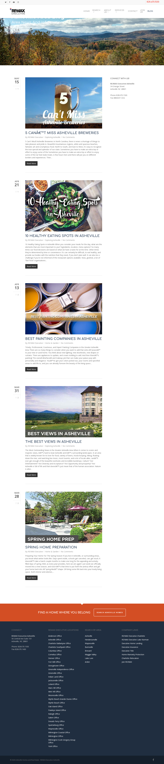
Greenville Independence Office (61, 669)
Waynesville (90, 643)
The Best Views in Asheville (53, 442)
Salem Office (53, 717)
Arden (87, 662)
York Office (53, 746)
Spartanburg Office (56, 725)
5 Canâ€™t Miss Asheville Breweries (62, 133)
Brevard (88, 651)
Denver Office (54, 658)
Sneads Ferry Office (56, 721)
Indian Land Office (55, 677)
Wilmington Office (55, 736)
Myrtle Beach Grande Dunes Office (62, 699)
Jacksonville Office (55, 680)
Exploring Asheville (52, 137)
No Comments (69, 137)
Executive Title (128, 651)
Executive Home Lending (132, 643)
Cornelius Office (54, 654)
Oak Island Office (55, 706)
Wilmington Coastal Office (59, 732)
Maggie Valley (90, 654)
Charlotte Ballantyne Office (59, 643)
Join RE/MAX (127, 662)
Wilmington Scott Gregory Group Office (61, 741)
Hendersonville (91, 639)
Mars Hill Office (54, 688)
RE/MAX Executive (35, 137)
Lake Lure (89, 658)
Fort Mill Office (54, 662)
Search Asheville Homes (110, 612)
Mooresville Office (55, 695)
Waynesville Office (55, 729)
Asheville (88, 636)
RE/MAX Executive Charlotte (133, 636)
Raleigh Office (54, 714)
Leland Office (53, 684)
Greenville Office (55, 673)
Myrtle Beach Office (56, 703)
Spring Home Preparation (51, 547)
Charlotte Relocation (130, 658)
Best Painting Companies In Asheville (63, 339)
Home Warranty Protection (133, 654)
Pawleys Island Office (57, 710)
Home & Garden (52, 343)
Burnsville (89, 647)
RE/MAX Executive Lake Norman (135, 639)
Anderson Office (55, 636)
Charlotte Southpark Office (59, 647)
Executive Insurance (130, 647)
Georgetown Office (56, 665)
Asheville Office (54, 639)
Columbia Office (55, 651)
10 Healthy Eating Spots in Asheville (62, 236)
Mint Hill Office (54, 691)
